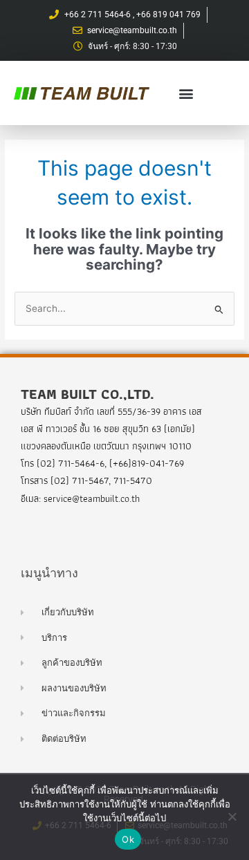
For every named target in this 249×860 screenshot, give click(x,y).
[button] (186, 93)
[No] (232, 816)
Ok (128, 839)
